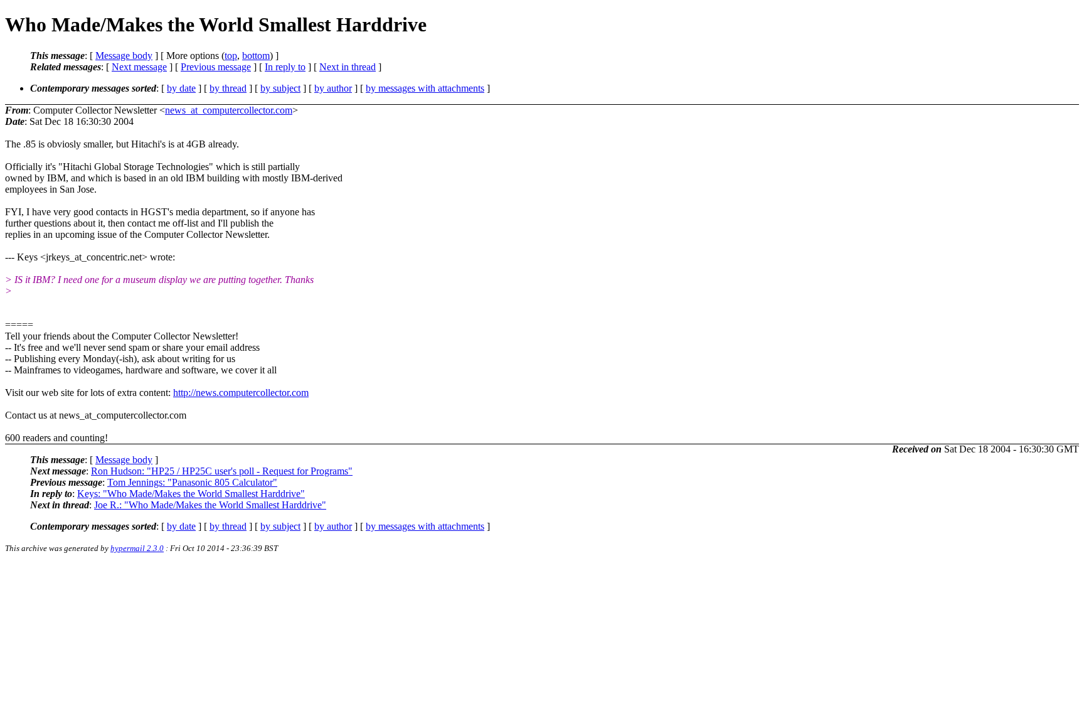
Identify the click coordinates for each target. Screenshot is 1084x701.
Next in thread (347, 67)
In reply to (285, 67)
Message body (123, 55)
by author (333, 88)
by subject (280, 88)
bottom (256, 55)
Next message (139, 67)
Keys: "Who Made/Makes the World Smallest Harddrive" (191, 493)
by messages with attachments (425, 88)
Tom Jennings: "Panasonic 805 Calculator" (192, 482)
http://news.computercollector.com (241, 392)
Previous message (216, 67)
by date (181, 88)
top (231, 55)
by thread (228, 88)
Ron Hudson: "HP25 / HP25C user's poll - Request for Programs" (222, 471)
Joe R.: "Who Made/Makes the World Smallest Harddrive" (210, 505)
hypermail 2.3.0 (137, 548)
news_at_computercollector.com (228, 110)
